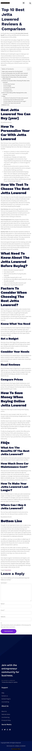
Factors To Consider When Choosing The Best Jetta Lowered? (16, 81)
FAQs (4, 96)
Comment (4, 582)
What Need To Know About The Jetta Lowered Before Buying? (14, 77)
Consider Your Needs (10, 87)
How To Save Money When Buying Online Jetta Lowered (15, 93)
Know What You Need (10, 84)
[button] (23, 3)
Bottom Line (6, 105)
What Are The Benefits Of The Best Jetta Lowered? (16, 98)
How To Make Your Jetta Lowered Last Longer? (15, 101)
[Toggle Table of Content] (28, 69)
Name (3, 603)
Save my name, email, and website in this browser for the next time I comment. (16, 626)
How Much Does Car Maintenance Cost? (14, 99)
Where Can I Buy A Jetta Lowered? (13, 103)
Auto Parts (8, 570)
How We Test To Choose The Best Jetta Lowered (15, 75)
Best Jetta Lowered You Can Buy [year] (12, 71)
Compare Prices (8, 90)
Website (3, 616)
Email (3, 610)
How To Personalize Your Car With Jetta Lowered (15, 73)
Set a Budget (8, 85)
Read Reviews (8, 89)
